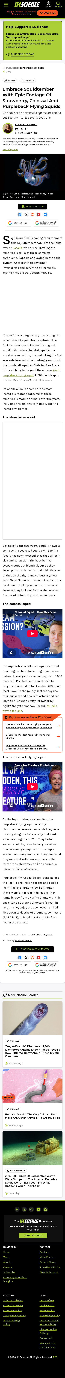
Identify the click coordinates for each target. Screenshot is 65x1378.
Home (6, 1252)
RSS (55, 1357)
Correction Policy (13, 1305)
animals (29, 80)
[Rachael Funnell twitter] (22, 129)
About (6, 1262)
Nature (11, 80)
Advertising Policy (50, 1315)
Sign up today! (33, 1235)
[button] (58, 3)
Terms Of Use (47, 1300)
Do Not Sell (46, 1338)
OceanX (17, 248)
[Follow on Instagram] (31, 1209)
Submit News (47, 1262)
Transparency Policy (14, 1315)
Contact (44, 1252)
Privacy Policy (47, 1310)
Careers (7, 1267)
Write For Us (46, 1257)
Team (6, 1257)
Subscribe (9, 1272)
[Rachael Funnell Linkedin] (17, 129)
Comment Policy (12, 1310)
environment (17, 1170)
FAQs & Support (49, 1272)
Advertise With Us (50, 1267)
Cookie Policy (47, 1305)
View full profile (10, 149)
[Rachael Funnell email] (27, 129)
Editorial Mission (13, 1300)
